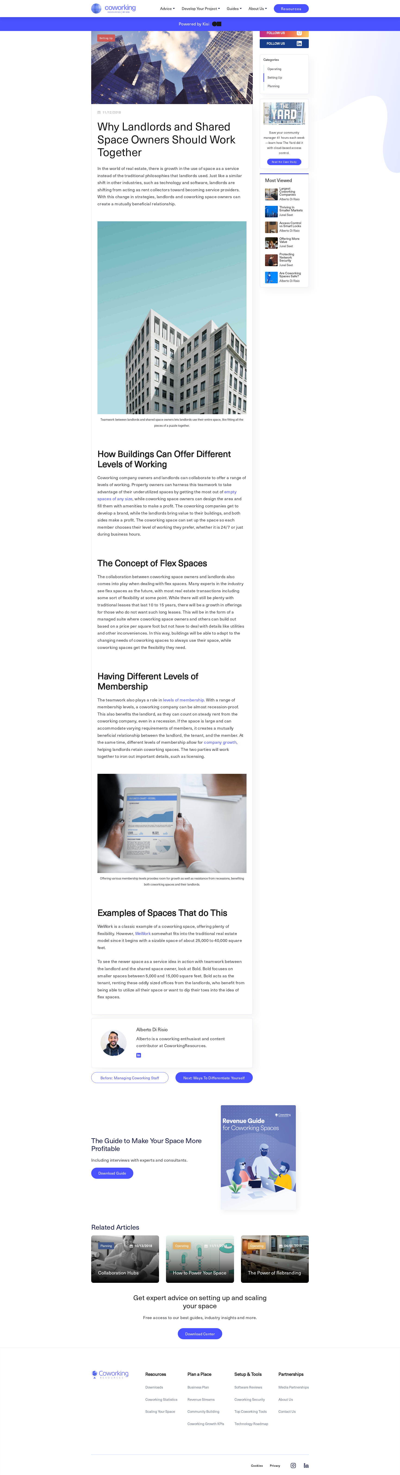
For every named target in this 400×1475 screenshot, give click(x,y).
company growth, (221, 742)
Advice (166, 8)
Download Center (200, 1333)
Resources (291, 8)
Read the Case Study (284, 162)
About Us (256, 8)
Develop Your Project (199, 8)
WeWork (143, 933)
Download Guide (112, 1173)
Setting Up (106, 38)
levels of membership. (183, 700)
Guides (233, 8)
